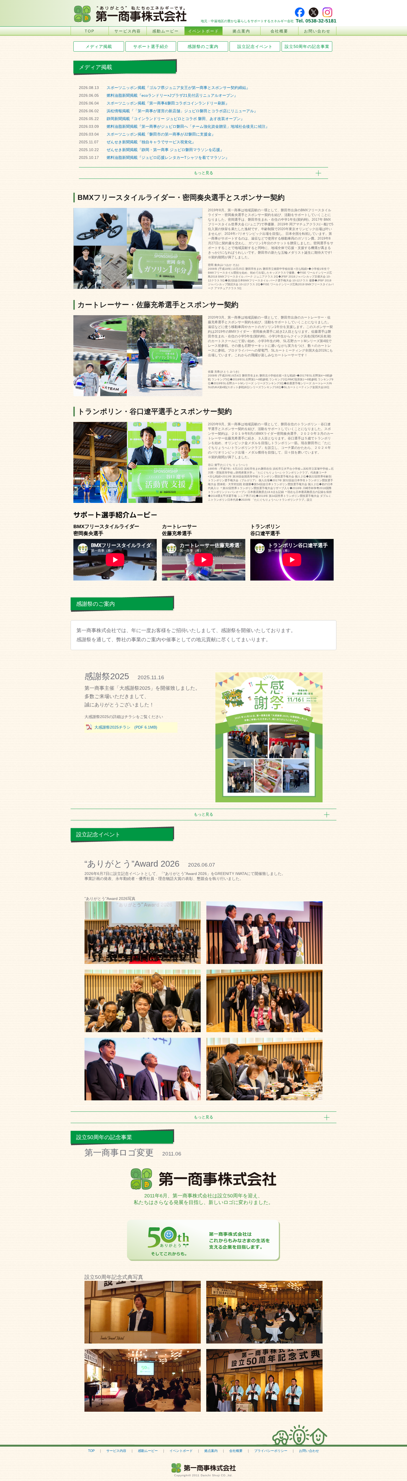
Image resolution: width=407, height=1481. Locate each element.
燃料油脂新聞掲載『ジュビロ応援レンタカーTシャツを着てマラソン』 (168, 157)
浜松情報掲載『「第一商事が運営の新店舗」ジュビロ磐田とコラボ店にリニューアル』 (182, 111)
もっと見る (203, 173)
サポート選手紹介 (151, 46)
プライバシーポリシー (270, 1451)
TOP (89, 31)
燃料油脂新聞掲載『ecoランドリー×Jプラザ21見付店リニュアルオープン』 (172, 95)
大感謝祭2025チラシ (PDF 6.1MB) (125, 727)
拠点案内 (241, 31)
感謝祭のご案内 (202, 46)
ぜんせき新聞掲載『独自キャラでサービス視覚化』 (151, 142)
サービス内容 (127, 31)
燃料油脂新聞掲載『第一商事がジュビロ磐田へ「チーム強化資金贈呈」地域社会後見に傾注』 (188, 126)
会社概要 (279, 31)
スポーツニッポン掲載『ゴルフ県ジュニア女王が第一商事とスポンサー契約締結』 (178, 87)
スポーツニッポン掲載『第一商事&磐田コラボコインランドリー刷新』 (168, 103)
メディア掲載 (99, 46)
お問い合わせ (317, 31)
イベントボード (203, 31)
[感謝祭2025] (269, 737)
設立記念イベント (255, 46)
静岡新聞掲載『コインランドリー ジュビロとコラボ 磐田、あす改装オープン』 (175, 118)
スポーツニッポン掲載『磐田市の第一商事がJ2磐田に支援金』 (161, 134)
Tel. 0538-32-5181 (316, 21)
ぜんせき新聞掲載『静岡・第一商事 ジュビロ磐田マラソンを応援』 (165, 149)
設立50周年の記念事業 (307, 46)
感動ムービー (165, 31)
